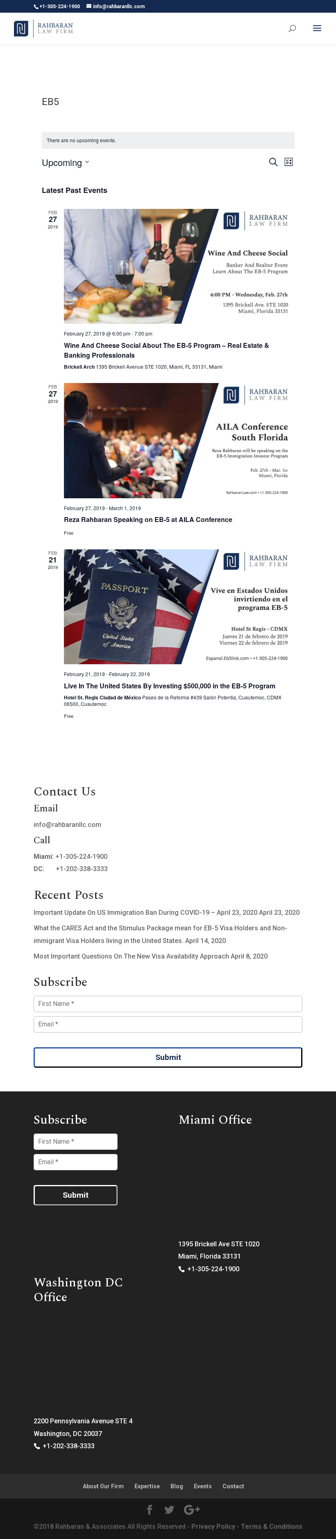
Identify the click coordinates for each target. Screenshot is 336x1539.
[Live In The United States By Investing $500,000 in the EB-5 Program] (179, 607)
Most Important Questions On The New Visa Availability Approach (131, 956)
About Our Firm (103, 1486)
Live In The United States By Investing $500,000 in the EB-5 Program (169, 685)
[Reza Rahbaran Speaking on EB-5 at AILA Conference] (179, 440)
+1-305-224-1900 (81, 856)
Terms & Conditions (271, 1526)
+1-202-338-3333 (82, 869)
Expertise (147, 1486)
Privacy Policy (213, 1526)
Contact (233, 1486)
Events (203, 1486)
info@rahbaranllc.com (67, 825)
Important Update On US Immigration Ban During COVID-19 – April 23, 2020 (145, 912)
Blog (176, 1486)
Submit (168, 1057)
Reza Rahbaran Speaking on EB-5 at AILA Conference (148, 519)
